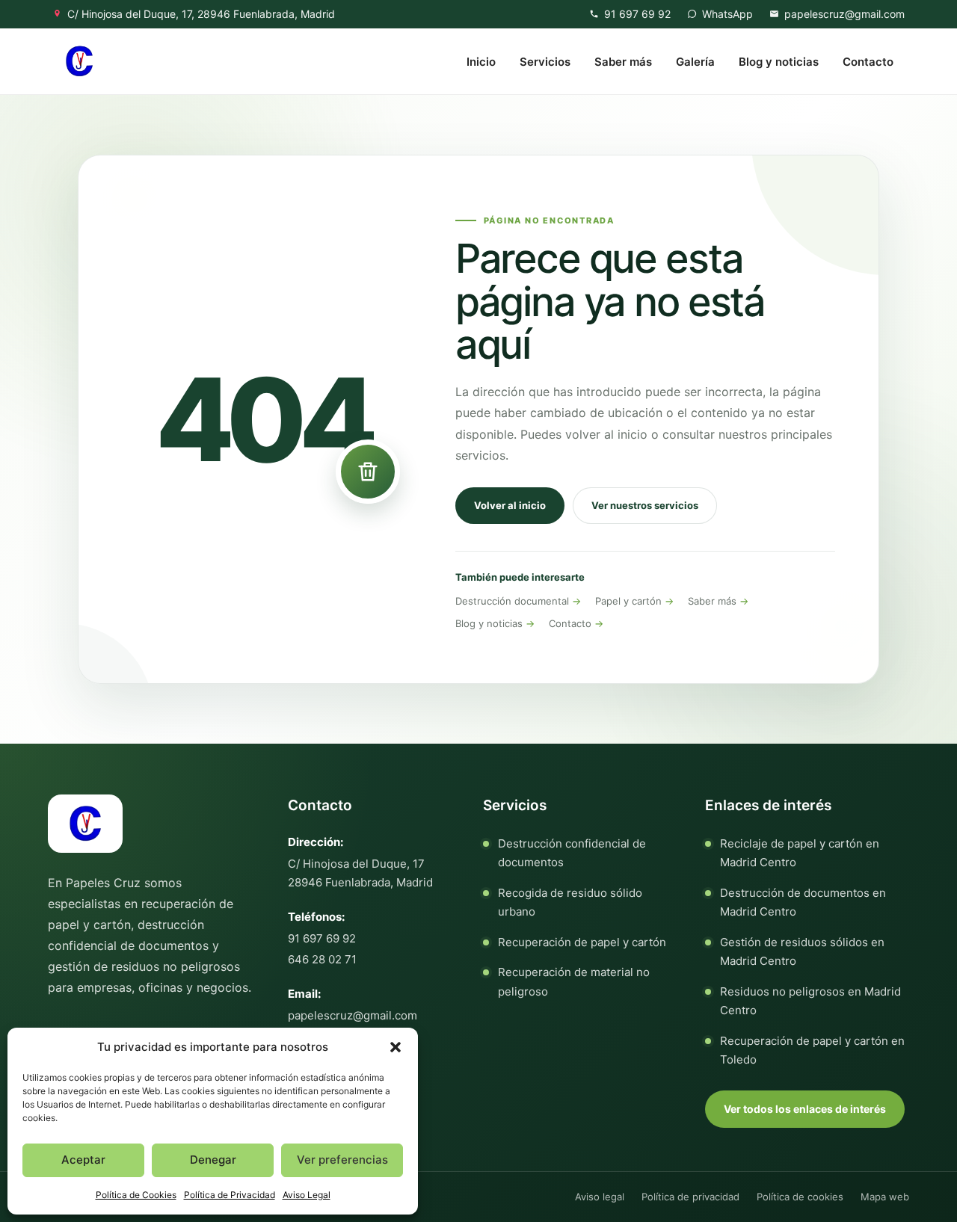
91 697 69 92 (322, 938)
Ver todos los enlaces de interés (805, 1108)
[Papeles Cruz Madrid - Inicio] (79, 61)
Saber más (623, 62)
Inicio (481, 62)
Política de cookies (800, 1197)
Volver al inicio (510, 505)
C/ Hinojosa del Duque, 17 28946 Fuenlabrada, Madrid (360, 873)
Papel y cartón (628, 601)
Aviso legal (599, 1197)
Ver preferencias (342, 1159)
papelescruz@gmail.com (352, 1015)
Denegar (213, 1159)
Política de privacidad (690, 1197)
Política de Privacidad (229, 1194)
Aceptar (83, 1159)
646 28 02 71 (322, 959)
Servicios (545, 62)
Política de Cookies (136, 1194)
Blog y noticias (779, 62)
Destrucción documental (512, 601)
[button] (395, 1047)
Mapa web (885, 1197)
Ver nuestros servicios (644, 505)
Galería (695, 62)
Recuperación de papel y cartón (582, 942)
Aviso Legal (306, 1194)
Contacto (868, 62)
